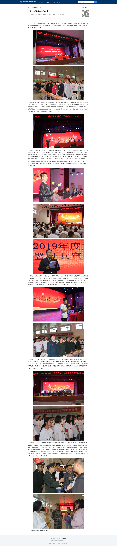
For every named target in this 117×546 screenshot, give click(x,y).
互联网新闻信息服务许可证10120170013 (58, 540)
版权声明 (58, 538)
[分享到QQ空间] (86, 7)
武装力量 (47, 2)
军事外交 (53, 2)
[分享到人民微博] (85, 7)
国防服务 (58, 2)
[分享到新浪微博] (83, 7)
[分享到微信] (82, 7)
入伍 (38, 7)
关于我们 (64, 538)
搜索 (95, 2)
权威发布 (41, 2)
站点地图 (53, 538)
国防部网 (29, 7)
